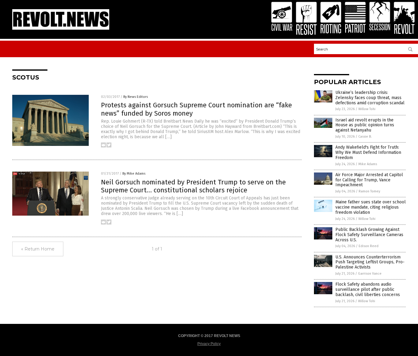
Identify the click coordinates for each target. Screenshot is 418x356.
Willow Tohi (366, 109)
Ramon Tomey (369, 191)
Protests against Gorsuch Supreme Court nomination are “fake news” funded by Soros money (196, 109)
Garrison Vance (370, 274)
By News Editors (135, 97)
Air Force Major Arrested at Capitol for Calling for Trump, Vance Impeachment (369, 180)
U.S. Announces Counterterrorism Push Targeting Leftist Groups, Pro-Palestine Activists (370, 262)
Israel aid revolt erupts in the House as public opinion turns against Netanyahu (364, 125)
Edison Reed (369, 246)
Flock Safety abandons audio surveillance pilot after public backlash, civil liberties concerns (367, 289)
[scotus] (60, 28)
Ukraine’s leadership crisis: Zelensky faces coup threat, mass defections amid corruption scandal (370, 98)
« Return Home (37, 249)
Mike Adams (367, 164)
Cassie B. (365, 137)
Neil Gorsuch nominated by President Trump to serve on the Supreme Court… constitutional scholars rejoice (193, 186)
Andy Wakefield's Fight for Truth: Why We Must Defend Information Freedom (368, 152)
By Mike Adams (133, 174)
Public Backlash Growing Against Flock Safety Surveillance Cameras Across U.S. (369, 235)
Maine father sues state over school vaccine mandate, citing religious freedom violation (370, 207)
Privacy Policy (209, 344)
